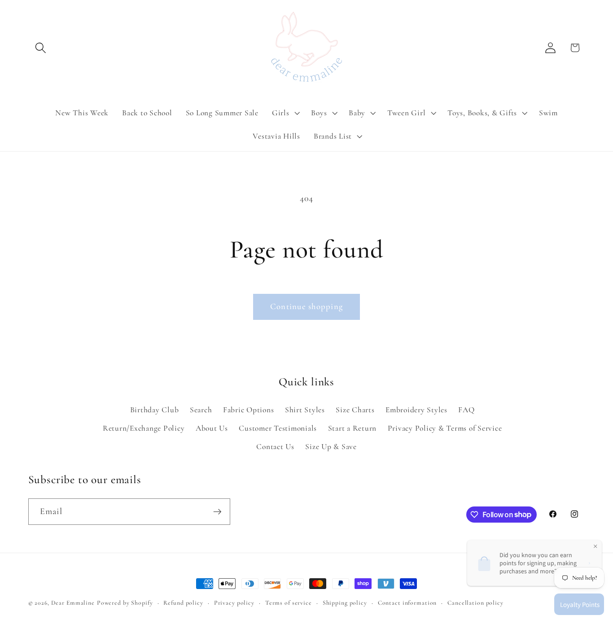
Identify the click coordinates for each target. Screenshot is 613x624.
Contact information (407, 603)
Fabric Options (248, 410)
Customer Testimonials (278, 428)
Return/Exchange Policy (144, 428)
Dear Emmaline (73, 603)
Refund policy (183, 603)
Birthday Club (154, 410)
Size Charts (355, 410)
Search (201, 410)
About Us (212, 428)
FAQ (466, 410)
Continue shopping (306, 306)
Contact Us (275, 446)
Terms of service (288, 603)
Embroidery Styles (416, 410)
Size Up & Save (331, 446)
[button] (40, 47)
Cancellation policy (475, 603)
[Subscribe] (217, 511)
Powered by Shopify (125, 603)
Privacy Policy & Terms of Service (445, 428)
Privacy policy (234, 603)
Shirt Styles (305, 410)
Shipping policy (345, 603)
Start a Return (352, 428)
